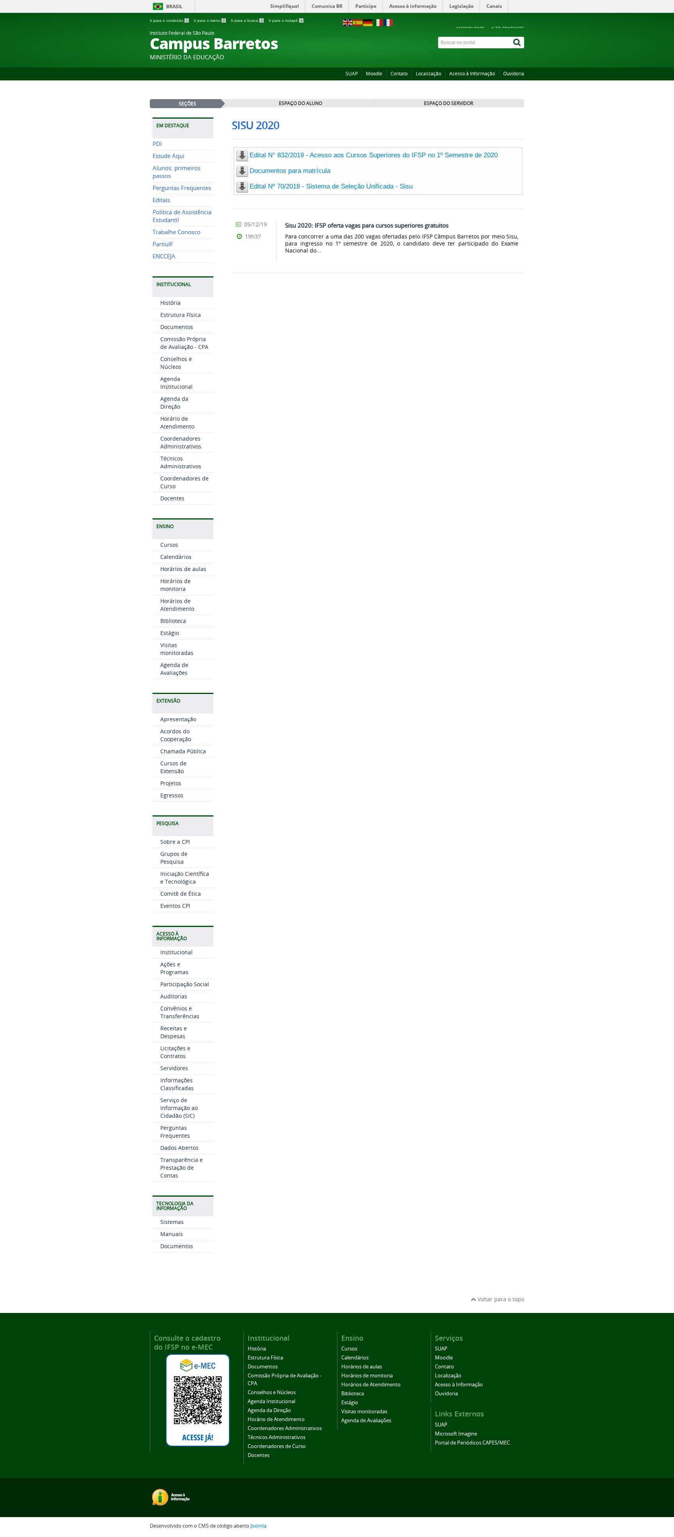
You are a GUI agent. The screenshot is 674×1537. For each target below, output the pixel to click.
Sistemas (172, 1222)
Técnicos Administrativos (180, 462)
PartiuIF (163, 244)
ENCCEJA (164, 256)
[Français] (388, 22)
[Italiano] (378, 22)
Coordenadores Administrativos (180, 442)
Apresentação (178, 719)
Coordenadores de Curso (277, 1446)
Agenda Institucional (176, 382)
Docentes (172, 498)
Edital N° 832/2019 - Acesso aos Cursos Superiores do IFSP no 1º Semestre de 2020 (374, 155)
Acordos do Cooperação (175, 735)
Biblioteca (173, 620)
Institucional (176, 952)
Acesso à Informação (472, 73)
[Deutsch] (368, 22)
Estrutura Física (180, 314)
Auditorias (173, 996)
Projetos (170, 783)
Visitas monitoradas (176, 648)
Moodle (374, 73)
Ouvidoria (513, 73)
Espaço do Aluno (300, 103)
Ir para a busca (247, 20)
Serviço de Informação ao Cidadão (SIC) (179, 1107)
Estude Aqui (168, 156)
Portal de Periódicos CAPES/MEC (472, 1442)
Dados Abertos (179, 1147)
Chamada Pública (183, 751)
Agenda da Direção (174, 402)
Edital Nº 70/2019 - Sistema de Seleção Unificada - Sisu (331, 186)
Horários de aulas (183, 569)
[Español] (358, 22)
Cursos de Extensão (173, 767)
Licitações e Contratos (175, 1052)
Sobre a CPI (175, 841)
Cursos (169, 544)
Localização (428, 73)
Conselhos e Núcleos (176, 362)
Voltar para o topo (500, 1299)
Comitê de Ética (180, 893)
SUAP (352, 73)
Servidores (174, 1068)
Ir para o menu (209, 20)
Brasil (174, 6)
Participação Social (184, 984)
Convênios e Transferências (179, 1012)
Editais (161, 200)
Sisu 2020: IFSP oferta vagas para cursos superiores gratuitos (367, 225)
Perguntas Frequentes (182, 188)
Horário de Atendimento (177, 422)
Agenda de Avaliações (174, 668)
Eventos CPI (175, 905)
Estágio (169, 633)
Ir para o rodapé (286, 20)
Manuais (171, 1234)
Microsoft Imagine (456, 1433)
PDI (157, 144)
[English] (348, 22)
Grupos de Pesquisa (174, 857)
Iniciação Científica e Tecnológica (184, 877)
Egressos (171, 795)
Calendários (176, 556)
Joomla (258, 1526)
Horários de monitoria (175, 584)
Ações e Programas (174, 968)
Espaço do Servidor (448, 103)
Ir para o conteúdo (169, 20)
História (170, 302)
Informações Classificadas (177, 1084)
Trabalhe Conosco (176, 232)
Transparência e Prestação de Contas (181, 1167)
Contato (399, 73)
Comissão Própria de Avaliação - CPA (184, 342)
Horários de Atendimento (177, 604)
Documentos (176, 327)
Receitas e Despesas (173, 1032)
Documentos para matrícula (290, 170)
